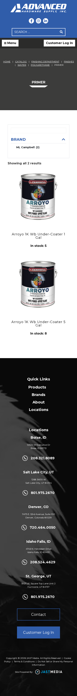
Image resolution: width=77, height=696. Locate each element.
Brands (38, 394)
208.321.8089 (43, 458)
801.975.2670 (43, 493)
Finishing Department (45, 61)
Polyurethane (40, 65)
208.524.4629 (42, 562)
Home (6, 61)
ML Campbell (27, 147)
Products (37, 387)
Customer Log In (59, 43)
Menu (11, 43)
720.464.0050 (43, 527)
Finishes (69, 61)
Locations (38, 409)
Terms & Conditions (24, 661)
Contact (38, 614)
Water (22, 65)
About (39, 402)
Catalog (21, 61)
